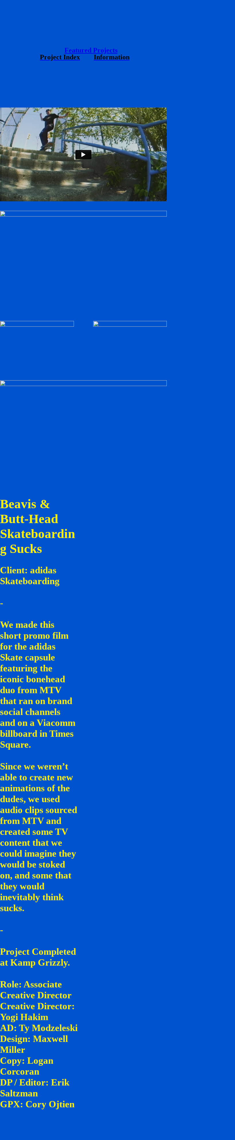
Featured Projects (90, 50)
